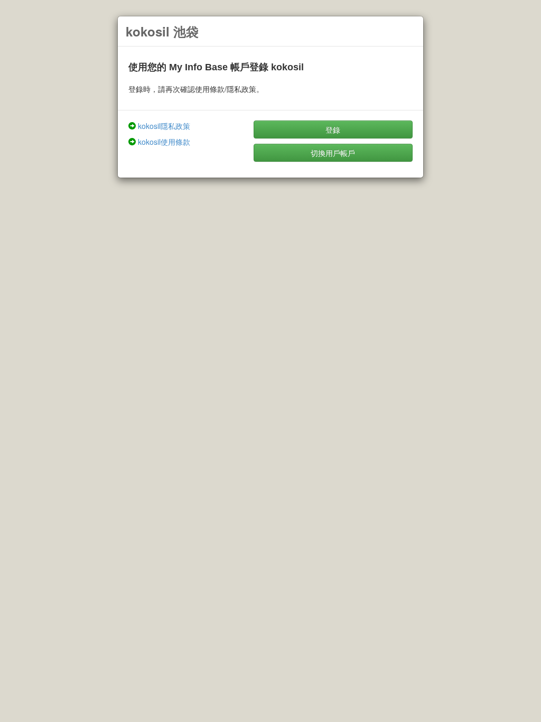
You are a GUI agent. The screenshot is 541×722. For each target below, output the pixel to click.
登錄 (332, 129)
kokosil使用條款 (164, 141)
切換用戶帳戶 (333, 152)
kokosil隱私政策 (164, 126)
